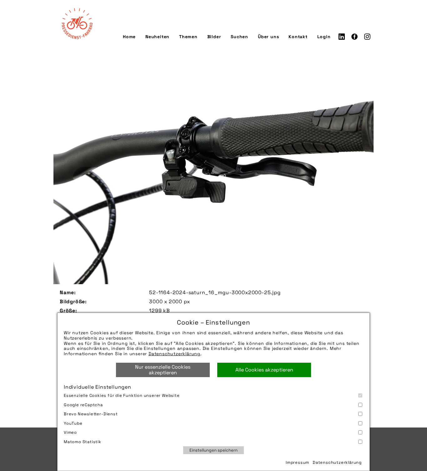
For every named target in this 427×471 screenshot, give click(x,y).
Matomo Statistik (82, 441)
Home (129, 36)
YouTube (73, 423)
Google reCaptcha (83, 404)
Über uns (268, 36)
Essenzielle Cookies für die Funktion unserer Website (122, 395)
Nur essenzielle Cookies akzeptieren (162, 370)
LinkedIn (342, 36)
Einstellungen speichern (213, 450)
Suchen (239, 36)
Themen (188, 36)
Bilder (214, 36)
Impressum (297, 462)
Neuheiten (157, 36)
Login (324, 36)
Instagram (367, 36)
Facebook (354, 36)
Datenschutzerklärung (174, 353)
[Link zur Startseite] (76, 23)
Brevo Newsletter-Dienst (91, 414)
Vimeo (70, 432)
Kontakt (298, 36)
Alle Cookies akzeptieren (264, 369)
